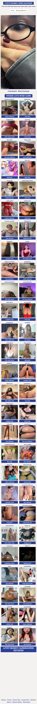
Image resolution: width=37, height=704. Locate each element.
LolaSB (27, 241)
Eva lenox (27, 424)
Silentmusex (9, 404)
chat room (27, 137)
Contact (9, 700)
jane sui (27, 160)
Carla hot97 (9, 201)
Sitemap (3, 700)
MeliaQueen (9, 586)
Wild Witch (9, 302)
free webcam (9, 441)
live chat (9, 462)
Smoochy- (10, 465)
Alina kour (10, 383)
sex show (27, 340)
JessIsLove (27, 262)
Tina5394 (27, 322)
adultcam (9, 177)
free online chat (9, 543)
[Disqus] (18, 675)
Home (12, 10)
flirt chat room (9, 299)
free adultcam (27, 604)
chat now (27, 198)
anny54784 (27, 302)
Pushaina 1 (27, 383)
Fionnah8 (9, 140)
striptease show (9, 563)
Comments (12, 91)
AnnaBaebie (27, 607)
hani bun (9, 160)
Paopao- (9, 627)
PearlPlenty (9, 322)
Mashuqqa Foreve (27, 180)
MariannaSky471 (10, 99)
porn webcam (27, 157)
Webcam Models (17, 702)
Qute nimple (27, 444)
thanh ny (27, 526)
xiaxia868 (27, 586)
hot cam (27, 401)
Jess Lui (27, 363)
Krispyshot (27, 221)
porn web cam (9, 340)
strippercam (9, 421)
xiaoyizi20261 (27, 627)
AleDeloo (9, 363)
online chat (9, 624)
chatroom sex (9, 198)
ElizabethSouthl (9, 444)
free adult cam (9, 401)
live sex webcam (10, 157)
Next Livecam (23, 91)
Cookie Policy (25, 700)
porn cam (27, 421)
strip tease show (9, 137)
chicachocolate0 (27, 505)
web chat (27, 177)
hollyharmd (9, 119)
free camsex (27, 462)
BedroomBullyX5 (10, 282)
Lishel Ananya (27, 465)
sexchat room (9, 502)
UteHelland (9, 343)
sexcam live (27, 482)
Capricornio (27, 201)
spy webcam (27, 502)
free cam (27, 116)
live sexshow (10, 279)
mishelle (9, 607)
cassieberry (27, 566)
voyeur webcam (9, 218)
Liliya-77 (27, 546)
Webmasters (26, 702)
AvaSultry (9, 424)
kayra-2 (27, 404)
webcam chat (27, 238)
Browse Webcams (21, 10)
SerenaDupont (27, 282)
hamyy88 (9, 241)
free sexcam (9, 238)
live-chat (27, 319)
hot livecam (27, 644)
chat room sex (27, 522)
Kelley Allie (27, 140)
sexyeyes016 (10, 526)
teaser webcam (9, 116)
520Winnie (27, 99)
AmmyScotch (9, 505)
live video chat (27, 259)
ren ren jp (9, 180)
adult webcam (27, 279)
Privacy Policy (16, 700)
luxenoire (9, 546)
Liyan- (9, 566)
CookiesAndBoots (27, 485)
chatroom (9, 522)
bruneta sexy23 (9, 221)
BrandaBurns (10, 485)
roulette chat (9, 259)
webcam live (27, 563)
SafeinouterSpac (10, 262)
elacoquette (27, 343)
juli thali (27, 119)
